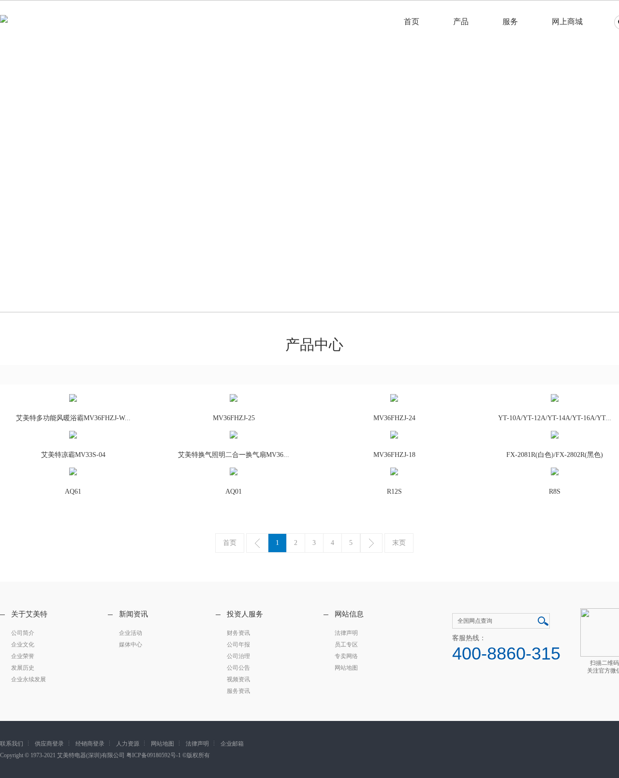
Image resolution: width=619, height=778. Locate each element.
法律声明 (346, 633)
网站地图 (346, 667)
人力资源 (127, 743)
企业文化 (22, 644)
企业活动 (130, 633)
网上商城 (567, 21)
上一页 (257, 543)
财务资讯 (238, 633)
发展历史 (22, 667)
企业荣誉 (22, 656)
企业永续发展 (28, 679)
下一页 (371, 543)
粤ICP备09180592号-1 (153, 755)
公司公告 (238, 667)
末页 (399, 542)
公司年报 (238, 644)
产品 (461, 21)
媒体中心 (130, 644)
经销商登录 (89, 743)
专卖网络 (346, 656)
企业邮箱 (232, 743)
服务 (510, 21)
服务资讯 (238, 691)
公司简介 (22, 633)
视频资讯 (238, 679)
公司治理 (238, 656)
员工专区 (346, 644)
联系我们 (11, 743)
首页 (411, 21)
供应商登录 (49, 743)
